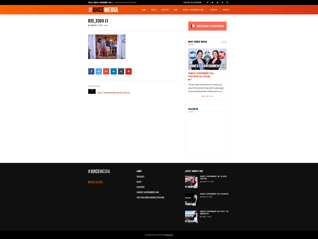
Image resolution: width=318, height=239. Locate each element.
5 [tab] (212, 96)
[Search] (227, 2)
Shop (176, 9)
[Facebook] (207, 2)
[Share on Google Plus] (106, 71)
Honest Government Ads (193, 9)
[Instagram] (222, 2)
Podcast (214, 9)
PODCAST (140, 176)
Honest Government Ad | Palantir (126, 2)
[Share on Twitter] (99, 71)
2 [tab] (205, 96)
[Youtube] (217, 2)
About (154, 9)
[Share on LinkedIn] (114, 71)
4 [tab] (210, 96)
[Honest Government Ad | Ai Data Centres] (191, 182)
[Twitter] (212, 2)
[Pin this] (128, 71)
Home (144, 9)
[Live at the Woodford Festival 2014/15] (92, 92)
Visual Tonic (169, 235)
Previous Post (94, 86)
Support (165, 9)
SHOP (139, 182)
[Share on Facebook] (91, 71)
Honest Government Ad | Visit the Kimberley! (214, 212)
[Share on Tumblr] (121, 71)
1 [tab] (202, 96)
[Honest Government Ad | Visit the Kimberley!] (191, 217)
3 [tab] (207, 96)
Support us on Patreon (192, 2)
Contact (226, 9)
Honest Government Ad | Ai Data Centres (213, 177)
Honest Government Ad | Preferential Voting (201, 75)
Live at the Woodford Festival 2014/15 (114, 92)
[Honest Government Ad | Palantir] (191, 199)
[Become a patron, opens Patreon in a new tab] (207, 26)
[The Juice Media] (103, 10)
